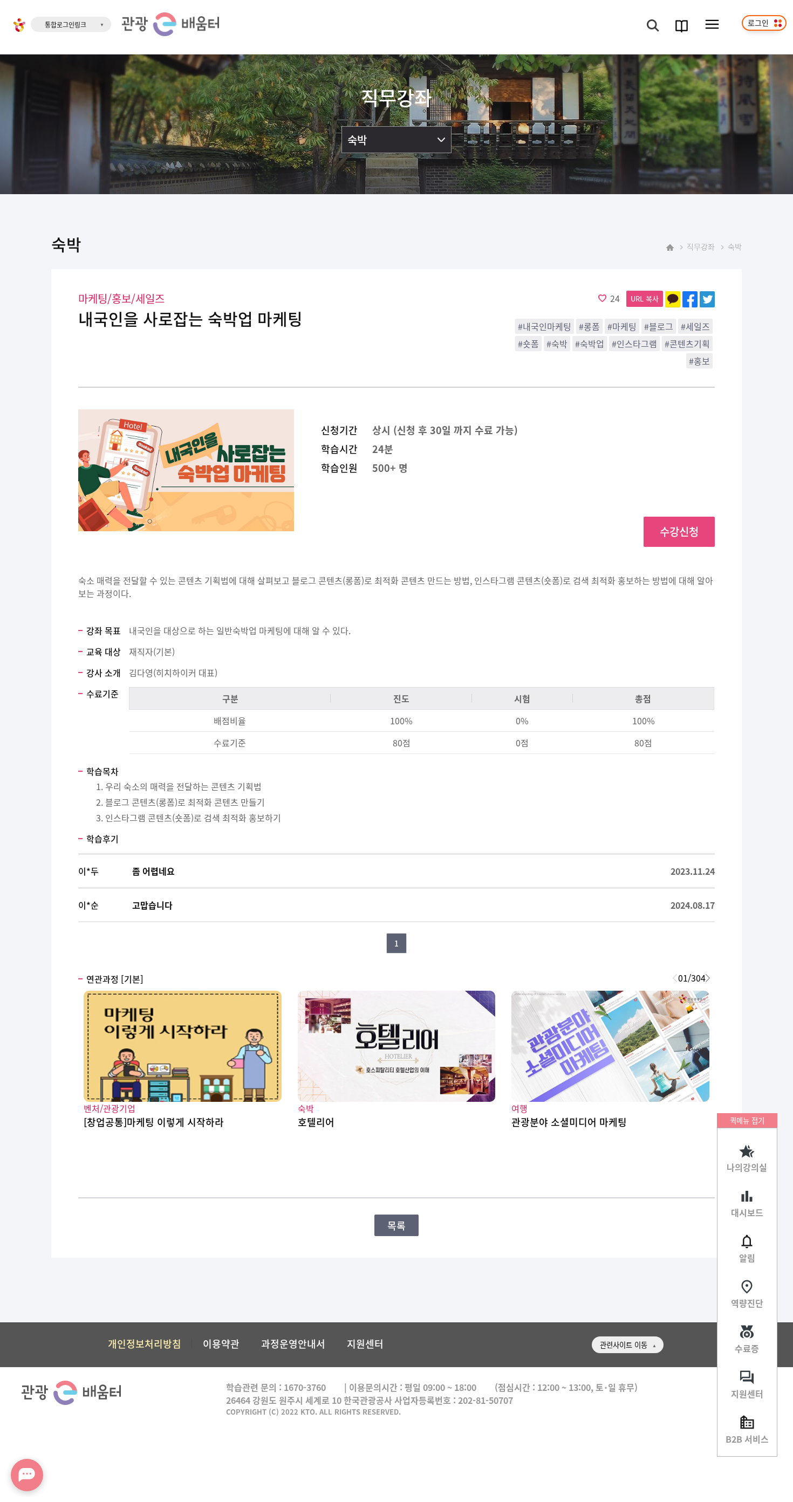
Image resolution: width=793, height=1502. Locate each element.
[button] (707, 978)
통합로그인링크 (65, 24)
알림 (747, 1257)
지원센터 (747, 1393)
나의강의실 (747, 1167)
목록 (396, 1225)
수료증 (747, 1348)
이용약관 (221, 1343)
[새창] (19, 26)
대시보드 (747, 1212)
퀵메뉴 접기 (747, 1120)
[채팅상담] (27, 1475)
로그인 (758, 22)
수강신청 (679, 531)
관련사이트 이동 (623, 1345)
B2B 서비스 (747, 1438)
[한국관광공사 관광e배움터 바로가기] (170, 24)
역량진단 (747, 1303)
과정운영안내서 (293, 1343)
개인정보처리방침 (144, 1343)
